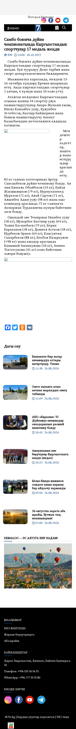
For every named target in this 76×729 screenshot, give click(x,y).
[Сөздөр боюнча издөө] (64, 28)
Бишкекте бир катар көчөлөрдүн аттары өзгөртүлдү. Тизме (47, 360)
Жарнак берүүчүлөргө (19, 635)
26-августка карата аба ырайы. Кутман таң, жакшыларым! (48, 514)
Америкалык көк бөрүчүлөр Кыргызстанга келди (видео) (50, 454)
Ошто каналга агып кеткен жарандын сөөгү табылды (49, 390)
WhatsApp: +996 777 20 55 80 (22, 678)
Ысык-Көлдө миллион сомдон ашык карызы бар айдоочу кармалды (49, 484)
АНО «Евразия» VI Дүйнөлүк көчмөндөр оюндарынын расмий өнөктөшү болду (48, 422)
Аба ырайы (9, 18)
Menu (13, 28)
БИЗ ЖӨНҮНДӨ (15, 628)
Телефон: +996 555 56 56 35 (21, 671)
